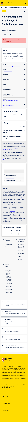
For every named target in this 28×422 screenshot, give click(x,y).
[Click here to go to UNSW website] (4, 4)
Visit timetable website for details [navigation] (11, 100)
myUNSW (16, 148)
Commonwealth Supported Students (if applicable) (11, 175)
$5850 (21, 180)
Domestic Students (10, 178)
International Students (10, 180)
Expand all (23, 126)
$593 (21, 174)
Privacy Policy (7, 403)
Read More (23, 60)
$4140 (21, 178)
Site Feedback (7, 416)
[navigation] (11, 234)
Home (2, 7)
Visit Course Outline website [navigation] (9, 105)
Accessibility (6, 410)
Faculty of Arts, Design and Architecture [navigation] (12, 66)
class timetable (7, 149)
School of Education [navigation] (8, 71)
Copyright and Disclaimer (9, 396)
